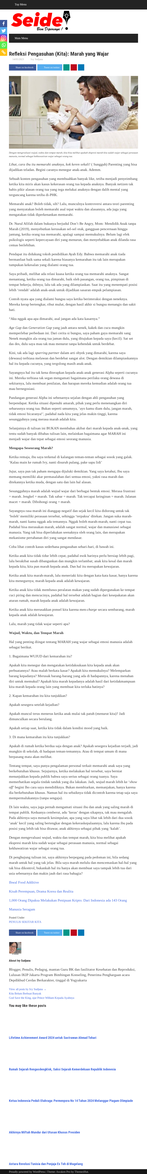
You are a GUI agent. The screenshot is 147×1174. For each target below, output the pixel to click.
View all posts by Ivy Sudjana (27, 989)
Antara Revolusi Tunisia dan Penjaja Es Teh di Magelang (46, 1164)
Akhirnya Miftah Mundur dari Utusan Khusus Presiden (44, 1132)
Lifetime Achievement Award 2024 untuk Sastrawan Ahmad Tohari (52, 1038)
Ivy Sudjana (37, 59)
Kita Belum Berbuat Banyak (25, 993)
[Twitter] (3, 30)
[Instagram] (3, 37)
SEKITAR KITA (31, 921)
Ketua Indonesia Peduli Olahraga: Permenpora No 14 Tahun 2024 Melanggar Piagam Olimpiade (71, 1101)
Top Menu (21, 4)
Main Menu (21, 38)
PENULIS (15, 921)
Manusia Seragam (22, 909)
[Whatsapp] (3, 45)
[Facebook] (3, 23)
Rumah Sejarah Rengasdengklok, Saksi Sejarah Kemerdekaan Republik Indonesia (62, 1069)
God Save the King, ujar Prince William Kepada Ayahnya (41, 997)
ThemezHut (81, 1171)
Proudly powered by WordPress (27, 1171)
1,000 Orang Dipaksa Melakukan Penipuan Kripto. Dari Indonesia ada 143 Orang (68, 900)
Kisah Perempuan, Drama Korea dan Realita (41, 891)
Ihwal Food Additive (24, 882)
